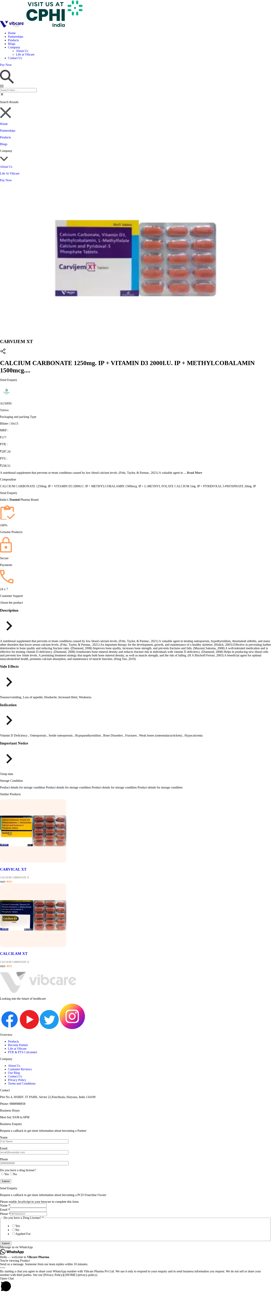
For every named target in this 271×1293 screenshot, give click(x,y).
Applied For (23, 1233)
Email (5, 1209)
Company (14, 47)
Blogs (11, 43)
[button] (135, 1247)
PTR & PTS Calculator (22, 1052)
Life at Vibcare (25, 54)
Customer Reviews (20, 1069)
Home (12, 33)
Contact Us (15, 58)
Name (5, 1205)
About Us (22, 51)
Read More (194, 472)
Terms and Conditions (22, 1083)
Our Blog (14, 1072)
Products (13, 40)
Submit (6, 1243)
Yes (17, 1226)
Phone (5, 1213)
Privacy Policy (17, 1080)
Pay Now (6, 180)
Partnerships (15, 36)
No (17, 1230)
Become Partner (18, 1045)
